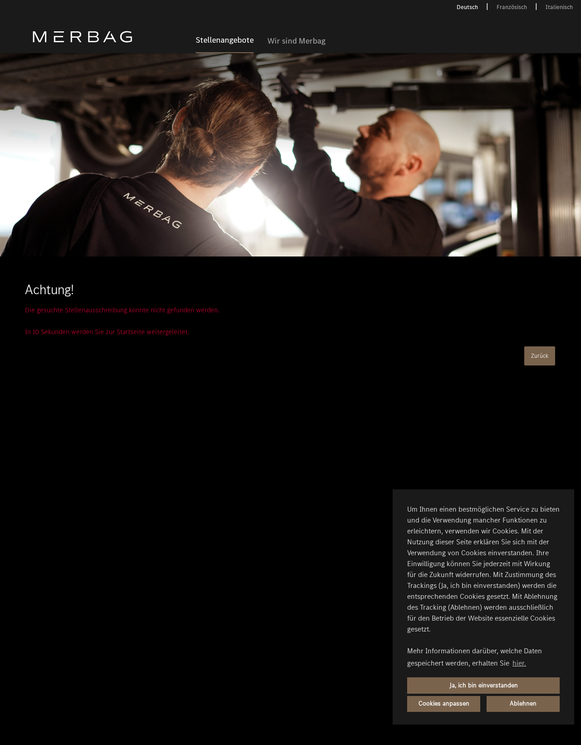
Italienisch (559, 7)
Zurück (539, 356)
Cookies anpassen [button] (444, 703)
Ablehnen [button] (523, 703)
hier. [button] (519, 663)
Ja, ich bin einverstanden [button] (483, 685)
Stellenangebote (225, 40)
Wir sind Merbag (296, 41)
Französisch (512, 7)
